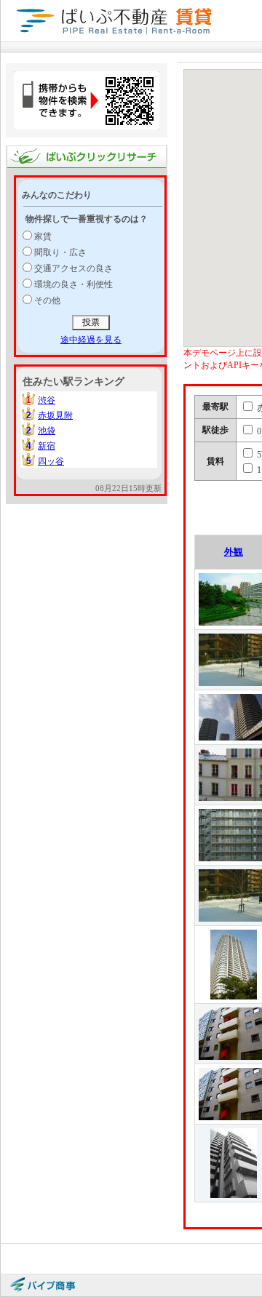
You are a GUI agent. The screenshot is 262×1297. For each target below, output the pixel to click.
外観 (233, 551)
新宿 (46, 446)
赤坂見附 (55, 415)
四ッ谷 (51, 461)
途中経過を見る (91, 340)
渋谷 (46, 400)
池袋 (46, 431)
